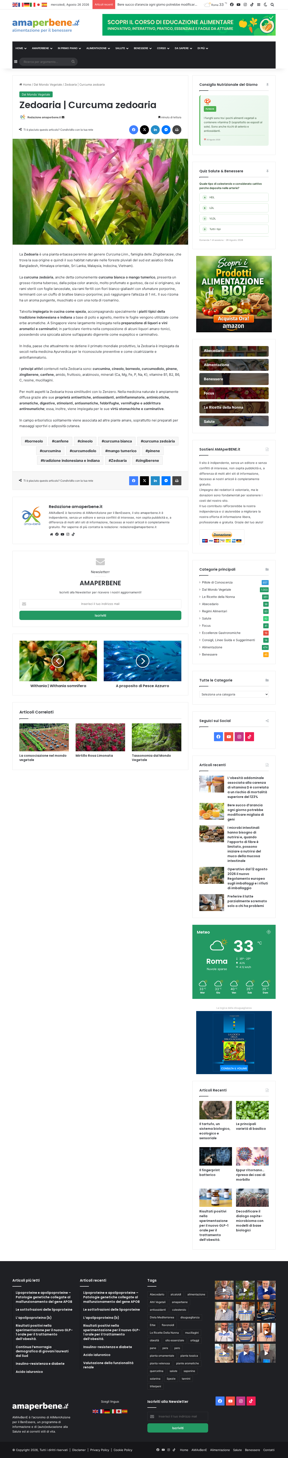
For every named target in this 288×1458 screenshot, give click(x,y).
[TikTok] (73, 534)
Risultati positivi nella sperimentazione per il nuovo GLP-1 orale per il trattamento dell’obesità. (213, 1225)
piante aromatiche (187, 1363)
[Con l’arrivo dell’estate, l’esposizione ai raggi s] (245, 1311)
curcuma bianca (118, 441)
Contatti (268, 1450)
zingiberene (148, 460)
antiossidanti (158, 1309)
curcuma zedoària (159, 441)
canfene (61, 441)
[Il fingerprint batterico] (215, 1156)
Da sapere (182, 48)
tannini (186, 1378)
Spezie (171, 1378)
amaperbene (180, 1302)
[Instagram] (67, 534)
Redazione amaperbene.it (44, 117)
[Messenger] (166, 129)
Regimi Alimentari (214, 611)
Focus (206, 625)
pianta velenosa (160, 1363)
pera (165, 1348)
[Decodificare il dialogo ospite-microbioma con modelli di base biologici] (252, 1198)
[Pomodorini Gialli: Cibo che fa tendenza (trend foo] (245, 1353)
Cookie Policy (123, 1450)
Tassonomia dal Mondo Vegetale (151, 757)
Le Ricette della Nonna (218, 597)
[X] (144, 129)
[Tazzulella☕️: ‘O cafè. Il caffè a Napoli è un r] (224, 1353)
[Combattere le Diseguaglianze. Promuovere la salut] (266, 1353)
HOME (19, 48)
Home (26, 84)
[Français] (21, 4)
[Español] (44, 4)
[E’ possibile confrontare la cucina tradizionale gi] (266, 1290)
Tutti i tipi (212, 229)
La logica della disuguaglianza (234, 1007)
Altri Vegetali (158, 1302)
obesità (154, 1340)
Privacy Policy (100, 1450)
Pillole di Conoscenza (217, 582)
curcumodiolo (84, 451)
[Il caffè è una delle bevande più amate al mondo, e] (224, 1290)
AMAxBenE (199, 1450)
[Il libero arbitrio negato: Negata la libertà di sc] (245, 1332)
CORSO (161, 48)
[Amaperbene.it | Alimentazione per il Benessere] (54, 25)
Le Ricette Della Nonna (164, 1332)
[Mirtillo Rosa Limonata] (100, 737)
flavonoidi (168, 1325)
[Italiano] (33, 4)
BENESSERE (141, 48)
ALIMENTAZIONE (96, 48)
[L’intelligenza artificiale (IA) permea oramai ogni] (266, 1311)
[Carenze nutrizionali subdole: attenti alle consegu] (266, 1332)
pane (153, 1348)
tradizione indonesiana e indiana (71, 460)
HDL (209, 197)
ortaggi (194, 1340)
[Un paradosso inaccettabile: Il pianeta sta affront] (224, 1332)
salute (173, 1371)
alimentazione (196, 1294)
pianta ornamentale (162, 1355)
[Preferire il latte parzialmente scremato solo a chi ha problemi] (211, 902)
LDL (209, 208)
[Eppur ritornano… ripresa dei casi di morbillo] (252, 1156)
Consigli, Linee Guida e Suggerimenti (228, 640)
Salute (206, 618)
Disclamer (79, 1450)
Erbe (152, 1325)
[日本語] (39, 4)
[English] (15, 4)
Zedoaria (119, 460)
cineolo (86, 441)
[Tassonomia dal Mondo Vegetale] (156, 737)
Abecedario (210, 604)
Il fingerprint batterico (209, 1172)
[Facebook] (133, 129)
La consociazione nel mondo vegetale (43, 757)
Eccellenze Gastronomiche (221, 633)
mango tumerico (122, 451)
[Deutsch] (27, 4)
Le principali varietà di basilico (251, 1126)
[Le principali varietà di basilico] (252, 1110)
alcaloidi (176, 1294)
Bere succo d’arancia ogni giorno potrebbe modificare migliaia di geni (245, 812)
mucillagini (192, 1332)
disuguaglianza (190, 1317)
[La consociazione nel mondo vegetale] (44, 737)
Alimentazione (212, 647)
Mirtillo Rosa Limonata (94, 755)
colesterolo (179, 1309)
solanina (155, 1378)
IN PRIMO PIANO (68, 48)
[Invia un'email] (63, 117)
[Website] (51, 534)
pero (177, 1348)
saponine (189, 1371)
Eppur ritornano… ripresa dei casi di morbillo (250, 1175)
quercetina (156, 1371)
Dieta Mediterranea (162, 1317)
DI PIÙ (201, 48)
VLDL (210, 218)
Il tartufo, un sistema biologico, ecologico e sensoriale (214, 1131)
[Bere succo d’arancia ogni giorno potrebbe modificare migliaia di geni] (211, 811)
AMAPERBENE (40, 48)
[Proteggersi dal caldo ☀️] (245, 1290)
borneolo (35, 441)
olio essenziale (174, 1340)
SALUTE (120, 48)
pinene (154, 451)
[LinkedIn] (155, 129)
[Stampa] (176, 129)
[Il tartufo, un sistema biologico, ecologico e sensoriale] (215, 1110)
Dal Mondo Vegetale (48, 84)
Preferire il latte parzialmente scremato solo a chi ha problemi (247, 901)
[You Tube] (62, 534)
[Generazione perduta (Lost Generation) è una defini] (224, 1311)
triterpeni (155, 1386)
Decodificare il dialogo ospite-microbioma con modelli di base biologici (249, 1220)
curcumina (51, 451)
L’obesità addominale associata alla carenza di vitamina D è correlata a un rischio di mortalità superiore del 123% (248, 787)
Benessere (209, 654)
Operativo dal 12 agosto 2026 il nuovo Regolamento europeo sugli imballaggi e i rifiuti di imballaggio (247, 878)
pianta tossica (189, 1355)
